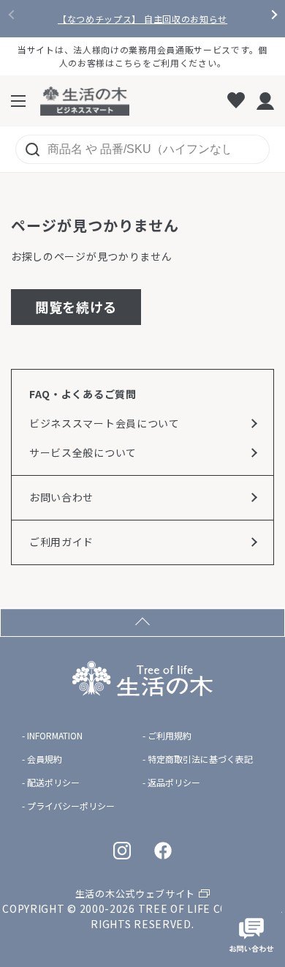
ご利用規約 (169, 735)
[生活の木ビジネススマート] (84, 101)
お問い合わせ (61, 497)
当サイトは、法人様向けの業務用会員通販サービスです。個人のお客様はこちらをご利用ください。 (142, 56)
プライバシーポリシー (71, 806)
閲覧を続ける (76, 306)
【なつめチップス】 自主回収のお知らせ (142, 19)
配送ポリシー (53, 782)
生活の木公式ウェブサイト (135, 893)
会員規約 (44, 759)
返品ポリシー (174, 782)
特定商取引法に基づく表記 (200, 759)
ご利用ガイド (61, 541)
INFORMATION (55, 735)
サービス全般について (83, 452)
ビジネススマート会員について (104, 423)
